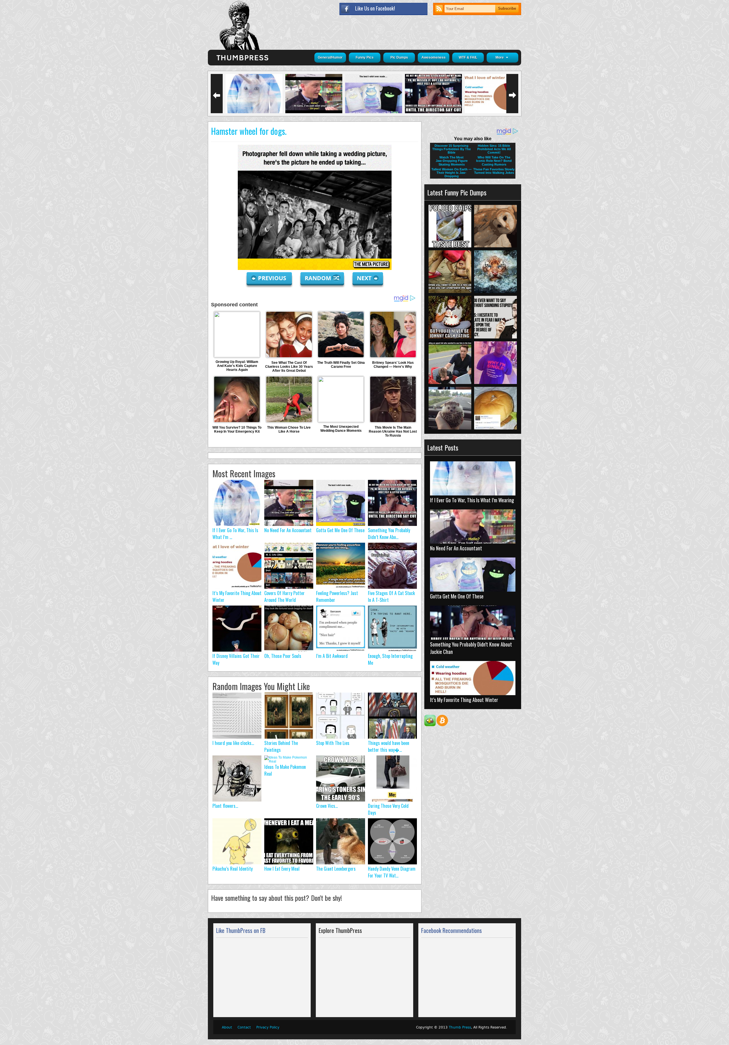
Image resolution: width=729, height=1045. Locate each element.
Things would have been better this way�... (388, 746)
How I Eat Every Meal (282, 868)
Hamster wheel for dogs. (248, 131)
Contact (244, 1027)
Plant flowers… (225, 805)
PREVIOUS (273, 278)
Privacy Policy (267, 1027)
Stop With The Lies (332, 743)
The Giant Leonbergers (336, 868)
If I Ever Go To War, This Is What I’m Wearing (472, 500)
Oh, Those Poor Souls (282, 655)
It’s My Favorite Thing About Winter (464, 699)
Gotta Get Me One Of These (340, 530)
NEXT (364, 278)
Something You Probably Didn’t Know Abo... (389, 533)
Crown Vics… (327, 805)
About (227, 1027)
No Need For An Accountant (288, 530)
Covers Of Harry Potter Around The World (284, 596)
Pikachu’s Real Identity (232, 868)
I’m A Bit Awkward (332, 655)
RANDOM (319, 278)
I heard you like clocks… (233, 743)
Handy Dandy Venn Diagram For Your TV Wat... (391, 872)
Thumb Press (460, 1027)
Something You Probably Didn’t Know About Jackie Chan (471, 648)
